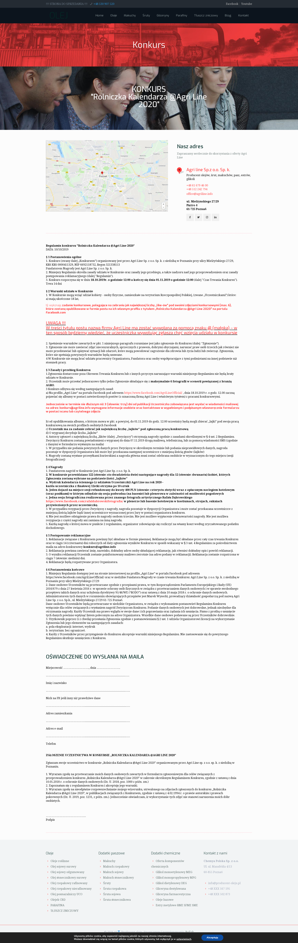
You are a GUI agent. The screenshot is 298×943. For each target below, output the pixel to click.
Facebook (232, 4)
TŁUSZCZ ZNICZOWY (64, 910)
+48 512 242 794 (196, 189)
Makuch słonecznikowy (118, 877)
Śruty (107, 883)
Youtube (246, 4)
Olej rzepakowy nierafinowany (71, 888)
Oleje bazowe (164, 899)
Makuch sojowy (113, 872)
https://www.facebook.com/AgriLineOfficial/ (153, 392)
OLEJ (58, 15)
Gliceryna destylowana (171, 888)
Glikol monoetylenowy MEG (174, 872)
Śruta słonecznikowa (117, 899)
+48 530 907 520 (103, 4)
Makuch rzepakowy (116, 866)
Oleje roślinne (60, 861)
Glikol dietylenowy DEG (171, 883)
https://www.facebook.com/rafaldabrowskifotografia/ (84, 501)
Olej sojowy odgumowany (67, 872)
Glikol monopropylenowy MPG (176, 877)
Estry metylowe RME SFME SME (177, 905)
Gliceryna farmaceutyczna (173, 894)
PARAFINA (57, 905)
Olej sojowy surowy (63, 866)
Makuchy (109, 861)
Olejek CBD (58, 899)
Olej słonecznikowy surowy (68, 877)
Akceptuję (212, 937)
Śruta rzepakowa (114, 888)
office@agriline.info (199, 194)
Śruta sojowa (112, 894)
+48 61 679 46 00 (197, 185)
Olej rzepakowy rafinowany (69, 883)
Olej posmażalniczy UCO (66, 894)
